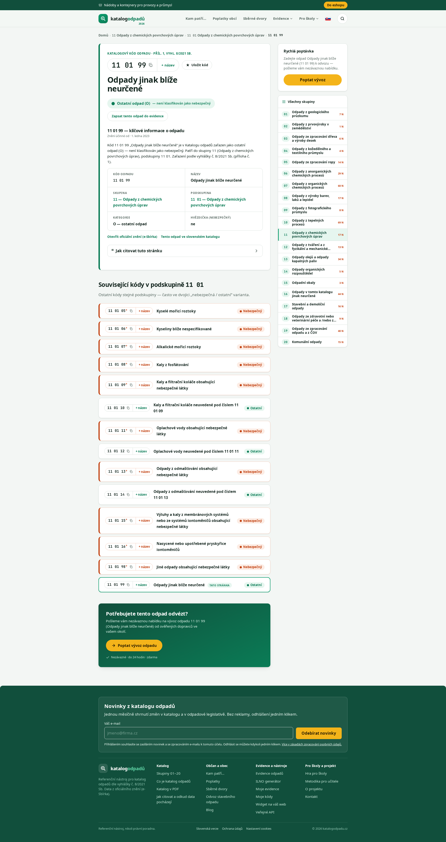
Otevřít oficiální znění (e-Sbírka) (132, 237)
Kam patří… (196, 18)
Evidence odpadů (269, 773)
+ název (168, 65)
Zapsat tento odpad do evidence (138, 116)
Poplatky (213, 781)
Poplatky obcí (225, 18)
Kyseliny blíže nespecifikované (184, 328)
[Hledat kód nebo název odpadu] (342, 18)
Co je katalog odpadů (173, 781)
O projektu (313, 788)
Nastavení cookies (258, 828)
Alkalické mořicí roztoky (179, 346)
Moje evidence (267, 788)
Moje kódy (264, 796)
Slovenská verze (207, 828)
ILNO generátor (268, 781)
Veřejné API (265, 812)
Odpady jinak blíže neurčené (179, 584)
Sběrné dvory (255, 18)
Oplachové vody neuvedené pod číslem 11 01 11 (196, 451)
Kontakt (311, 796)
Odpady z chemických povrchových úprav (148, 35)
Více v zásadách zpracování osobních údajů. (312, 744)
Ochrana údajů (232, 828)
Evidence (281, 18)
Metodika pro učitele (321, 781)
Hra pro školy (316, 773)
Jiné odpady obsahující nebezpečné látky (193, 567)
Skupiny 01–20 (168, 773)
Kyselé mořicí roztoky (176, 311)
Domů (103, 35)
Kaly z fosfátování (173, 364)
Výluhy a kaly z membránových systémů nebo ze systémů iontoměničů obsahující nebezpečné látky (193, 520)
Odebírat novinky (319, 733)
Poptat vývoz (312, 79)
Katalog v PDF (168, 788)
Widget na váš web (271, 804)
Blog (209, 809)
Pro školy (307, 18)
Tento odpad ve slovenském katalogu (190, 237)
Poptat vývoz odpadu (137, 645)
